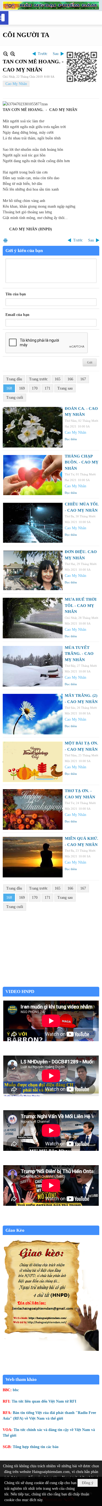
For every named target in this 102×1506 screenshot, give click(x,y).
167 (83, 379)
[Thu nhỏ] (5, 54)
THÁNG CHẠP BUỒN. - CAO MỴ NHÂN (81, 462)
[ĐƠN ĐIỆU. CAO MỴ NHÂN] (33, 570)
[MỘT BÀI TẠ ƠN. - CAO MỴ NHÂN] (33, 761)
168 (9, 388)
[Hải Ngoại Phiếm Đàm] (51, 5)
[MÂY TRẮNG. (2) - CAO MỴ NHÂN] (33, 714)
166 (70, 379)
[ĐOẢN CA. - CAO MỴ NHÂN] (33, 427)
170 (35, 388)
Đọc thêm (71, 439)
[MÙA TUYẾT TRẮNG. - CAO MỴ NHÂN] (33, 666)
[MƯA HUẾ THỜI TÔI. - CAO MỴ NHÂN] (33, 618)
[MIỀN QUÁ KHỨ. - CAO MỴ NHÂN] (33, 857)
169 (22, 388)
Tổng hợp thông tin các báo (35, 1447)
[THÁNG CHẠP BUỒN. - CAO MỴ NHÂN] (33, 475)
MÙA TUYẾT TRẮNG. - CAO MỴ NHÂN (79, 653)
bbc (16, 1390)
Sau (55, 54)
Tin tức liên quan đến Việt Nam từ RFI (44, 1401)
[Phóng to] (13, 54)
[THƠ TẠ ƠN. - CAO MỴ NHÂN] (33, 809)
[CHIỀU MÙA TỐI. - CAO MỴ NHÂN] (33, 522)
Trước (42, 54)
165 (57, 379)
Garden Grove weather (51, 984)
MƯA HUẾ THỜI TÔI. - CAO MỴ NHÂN (81, 605)
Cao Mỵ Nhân (16, 84)
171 (47, 388)
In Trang (5, 240)
